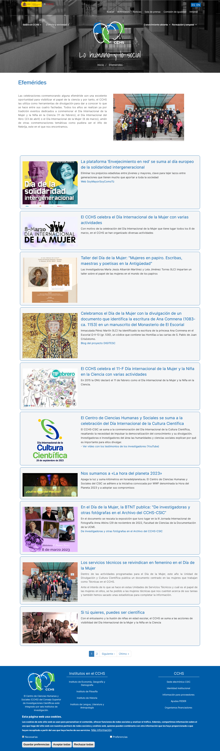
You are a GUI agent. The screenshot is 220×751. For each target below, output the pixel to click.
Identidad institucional (178, 688)
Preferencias (120, 736)
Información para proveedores (178, 694)
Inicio (100, 64)
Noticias (137, 11)
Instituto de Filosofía (87, 691)
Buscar (110, 11)
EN (198, 4)
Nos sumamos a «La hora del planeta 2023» (121, 473)
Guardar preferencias (36, 744)
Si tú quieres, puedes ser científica (113, 612)
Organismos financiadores (178, 707)
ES (193, 4)
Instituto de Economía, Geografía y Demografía (87, 683)
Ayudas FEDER (178, 701)
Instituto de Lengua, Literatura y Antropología (87, 706)
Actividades (123, 11)
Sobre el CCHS (31, 24)
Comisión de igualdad (175, 11)
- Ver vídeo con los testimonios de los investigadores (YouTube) (120, 446)
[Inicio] (110, 32)
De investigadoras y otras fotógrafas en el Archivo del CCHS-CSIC (122, 531)
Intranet (194, 11)
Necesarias (31, 736)
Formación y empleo (183, 24)
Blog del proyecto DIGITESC (98, 343)
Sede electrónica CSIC (178, 681)
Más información (101, 729)
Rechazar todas (83, 744)
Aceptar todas (61, 744)
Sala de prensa (152, 11)
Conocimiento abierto (156, 24)
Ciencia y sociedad (56, 24)
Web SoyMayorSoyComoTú (97, 181)
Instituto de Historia (87, 697)
